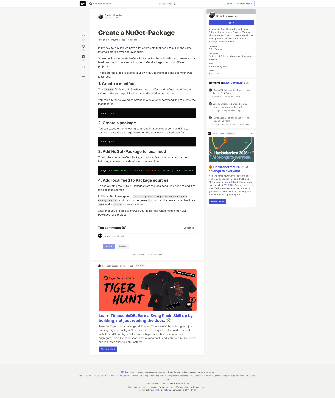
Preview (123, 246)
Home (81, 376)
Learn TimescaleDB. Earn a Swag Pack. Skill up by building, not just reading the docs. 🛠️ (146, 318)
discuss (132, 39)
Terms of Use (183, 383)
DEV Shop (250, 376)
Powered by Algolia (166, 4)
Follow (231, 22)
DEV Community (234, 82)
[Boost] (83, 67)
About (208, 376)
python (115, 39)
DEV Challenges (93, 376)
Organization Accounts (178, 376)
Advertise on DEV (158, 376)
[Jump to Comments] (83, 48)
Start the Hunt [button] (108, 349)
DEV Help (144, 376)
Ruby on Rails (162, 390)
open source (151, 387)
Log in (229, 3)
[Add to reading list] (83, 58)
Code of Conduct (139, 254)
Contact (217, 376)
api (124, 39)
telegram (104, 39)
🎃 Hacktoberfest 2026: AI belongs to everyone (229, 169)
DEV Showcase (197, 376)
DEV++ (105, 376)
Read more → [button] (217, 201)
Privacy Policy (169, 383)
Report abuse (156, 254)
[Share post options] (83, 76)
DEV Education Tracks (128, 376)
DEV (177, 387)
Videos (113, 376)
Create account (245, 3)
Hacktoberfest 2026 (219, 185)
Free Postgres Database (233, 376)
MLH (167, 379)
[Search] (90, 3)
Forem (137, 387)
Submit (109, 246)
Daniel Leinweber (114, 15)
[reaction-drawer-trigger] (83, 37)
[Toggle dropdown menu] (201, 266)
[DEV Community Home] (82, 3)
